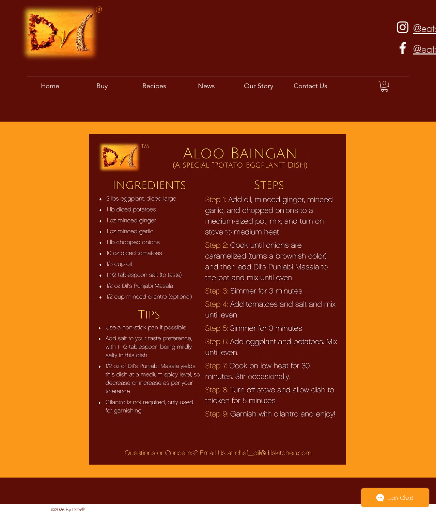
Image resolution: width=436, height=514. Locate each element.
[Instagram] (402, 27)
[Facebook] (402, 48)
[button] (384, 86)
